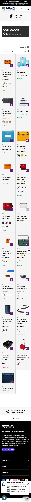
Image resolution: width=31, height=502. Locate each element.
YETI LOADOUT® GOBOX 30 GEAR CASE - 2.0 (6, 74)
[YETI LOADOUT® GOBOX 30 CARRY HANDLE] (23, 309)
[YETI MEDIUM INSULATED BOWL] (23, 276)
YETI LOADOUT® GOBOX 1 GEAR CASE (8, 287)
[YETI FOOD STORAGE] (23, 101)
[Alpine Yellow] (22, 155)
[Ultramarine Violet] (18, 191)
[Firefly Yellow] (3, 86)
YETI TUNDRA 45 (22, 146)
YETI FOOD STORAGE (23, 111)
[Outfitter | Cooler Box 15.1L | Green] (23, 240)
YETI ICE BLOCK (6, 146)
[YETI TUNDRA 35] (8, 167)
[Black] (6, 330)
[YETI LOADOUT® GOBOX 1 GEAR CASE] (8, 276)
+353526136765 (6, 3)
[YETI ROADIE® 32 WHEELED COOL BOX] (23, 344)
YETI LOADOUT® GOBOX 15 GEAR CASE (6, 253)
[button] (25, 9)
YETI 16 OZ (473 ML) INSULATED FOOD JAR (7, 321)
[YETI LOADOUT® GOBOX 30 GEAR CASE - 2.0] (8, 62)
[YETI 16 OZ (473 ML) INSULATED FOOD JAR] (8, 309)
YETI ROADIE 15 (6, 216)
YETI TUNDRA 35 (6, 177)
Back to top (16, 418)
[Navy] (22, 187)
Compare (22, 47)
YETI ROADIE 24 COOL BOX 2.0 (21, 178)
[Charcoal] (25, 155)
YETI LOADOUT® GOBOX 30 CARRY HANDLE (22, 321)
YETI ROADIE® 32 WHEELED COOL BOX (23, 356)
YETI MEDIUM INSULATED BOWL (22, 287)
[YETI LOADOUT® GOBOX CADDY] (8, 344)
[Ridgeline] (3, 226)
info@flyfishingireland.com (16, 1)
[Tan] (6, 86)
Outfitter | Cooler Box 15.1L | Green (22, 252)
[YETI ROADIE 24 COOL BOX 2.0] (23, 167)
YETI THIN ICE (21, 72)
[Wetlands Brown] (10, 83)
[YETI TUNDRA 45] (23, 136)
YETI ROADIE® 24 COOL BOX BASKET (22, 217)
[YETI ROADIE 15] (8, 205)
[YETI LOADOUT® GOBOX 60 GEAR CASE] (8, 101)
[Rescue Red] (10, 122)
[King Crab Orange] (6, 83)
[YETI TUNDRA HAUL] (8, 378)
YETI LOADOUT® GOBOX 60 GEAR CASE (6, 113)
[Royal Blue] (22, 191)
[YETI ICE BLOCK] (8, 136)
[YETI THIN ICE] (23, 62)
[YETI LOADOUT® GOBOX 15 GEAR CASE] (8, 240)
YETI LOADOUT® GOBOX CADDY (6, 356)
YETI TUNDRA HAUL (7, 388)
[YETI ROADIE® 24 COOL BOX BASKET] (23, 205)
